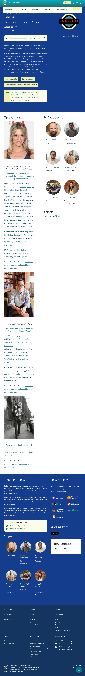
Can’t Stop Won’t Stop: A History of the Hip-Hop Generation (18, 342)
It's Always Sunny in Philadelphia (20, 100)
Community (58, 625)
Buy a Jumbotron (9, 643)
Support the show (28, 79)
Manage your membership (37, 643)
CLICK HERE (42, 508)
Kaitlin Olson (23, 92)
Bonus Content (34, 654)
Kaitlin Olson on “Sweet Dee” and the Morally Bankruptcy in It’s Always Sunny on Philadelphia (19, 176)
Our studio (58, 622)
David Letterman (60, 548)
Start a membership (35, 641)
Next (75, 36)
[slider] (18, 38)
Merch (6, 641)
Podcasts (8, 10)
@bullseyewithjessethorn (17, 529)
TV (38, 95)
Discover (32, 619)
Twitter (27, 510)
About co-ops (59, 617)
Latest (22, 10)
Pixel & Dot (78, 665)
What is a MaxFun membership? (39, 649)
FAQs (31, 657)
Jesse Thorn (51, 140)
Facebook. (43, 510)
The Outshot (14, 92)
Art (36, 92)
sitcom (34, 97)
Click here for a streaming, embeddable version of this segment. (19, 464)
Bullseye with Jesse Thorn (21, 22)
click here (12, 515)
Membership (61, 10)
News (31, 622)
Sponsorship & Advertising (62, 630)
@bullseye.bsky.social (17, 526)
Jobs (56, 627)
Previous (64, 36)
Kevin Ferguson (70, 140)
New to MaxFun (8, 619)
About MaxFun (59, 614)
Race (38, 97)
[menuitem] (9, 10)
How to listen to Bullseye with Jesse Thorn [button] (20, 85)
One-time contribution (36, 651)
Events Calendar (34, 625)
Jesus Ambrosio (52, 167)
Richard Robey (70, 167)
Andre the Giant (31, 95)
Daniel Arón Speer (53, 197)
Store (46, 10)
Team (56, 619)
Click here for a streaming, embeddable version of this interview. (19, 265)
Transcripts (33, 617)
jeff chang (27, 97)
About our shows (9, 617)
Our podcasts (8, 614)
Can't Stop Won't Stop (17, 97)
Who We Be (31, 92)
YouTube (33, 510)
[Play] (6, 38)
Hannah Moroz (70, 197)
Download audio (11, 79)
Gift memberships (35, 646)
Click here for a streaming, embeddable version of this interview (19, 389)
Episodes (32, 614)
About (34, 10)
